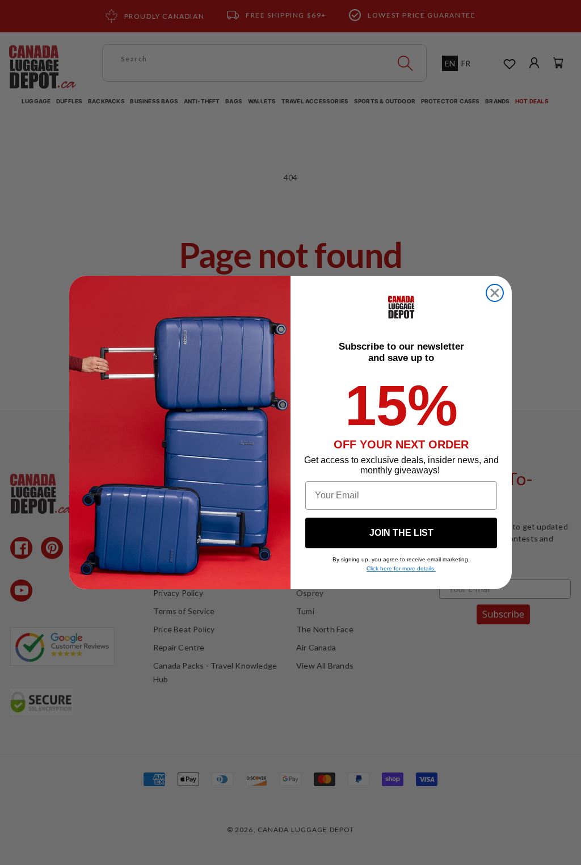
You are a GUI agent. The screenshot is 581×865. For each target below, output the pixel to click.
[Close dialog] (494, 292)
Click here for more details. (401, 568)
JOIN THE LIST (401, 533)
